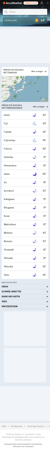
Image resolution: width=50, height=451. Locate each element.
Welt (4, 426)
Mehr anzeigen (39, 107)
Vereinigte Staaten (35, 426)
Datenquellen (29, 446)
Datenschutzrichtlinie (23, 444)
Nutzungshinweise (10, 444)
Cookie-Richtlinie (36, 444)
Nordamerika (16, 426)
